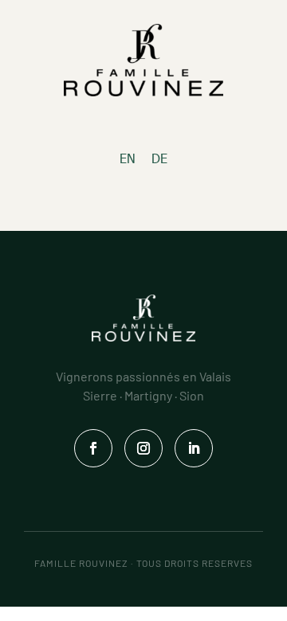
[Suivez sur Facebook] (93, 448)
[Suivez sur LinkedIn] (194, 448)
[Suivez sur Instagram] (143, 448)
